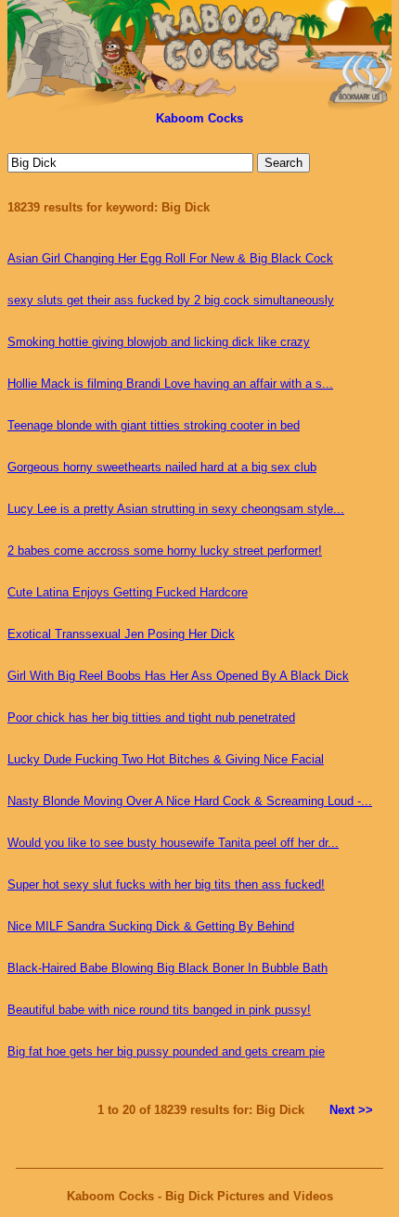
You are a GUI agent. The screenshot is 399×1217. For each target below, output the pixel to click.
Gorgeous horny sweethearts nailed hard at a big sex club (161, 467)
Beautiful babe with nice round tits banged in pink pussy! (159, 1010)
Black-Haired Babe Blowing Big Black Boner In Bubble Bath (167, 968)
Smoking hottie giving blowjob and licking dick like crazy (158, 342)
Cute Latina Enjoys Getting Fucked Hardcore (127, 592)
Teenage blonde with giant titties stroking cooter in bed (153, 425)
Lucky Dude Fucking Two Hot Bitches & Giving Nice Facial (165, 759)
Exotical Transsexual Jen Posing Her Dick (121, 634)
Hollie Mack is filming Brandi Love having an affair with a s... (170, 384)
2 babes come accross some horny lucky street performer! (164, 550)
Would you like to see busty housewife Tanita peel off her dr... (173, 843)
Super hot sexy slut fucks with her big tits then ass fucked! (166, 884)
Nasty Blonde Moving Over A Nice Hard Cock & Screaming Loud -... (189, 801)
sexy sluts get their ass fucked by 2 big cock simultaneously (170, 300)
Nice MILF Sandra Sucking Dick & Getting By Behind (150, 926)
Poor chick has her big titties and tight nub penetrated (151, 717)
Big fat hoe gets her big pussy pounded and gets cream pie (166, 1051)
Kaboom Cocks (199, 118)
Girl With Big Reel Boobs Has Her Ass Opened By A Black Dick (178, 676)
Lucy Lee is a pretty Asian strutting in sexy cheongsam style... (175, 509)
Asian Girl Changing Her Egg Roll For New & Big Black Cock (170, 258)
